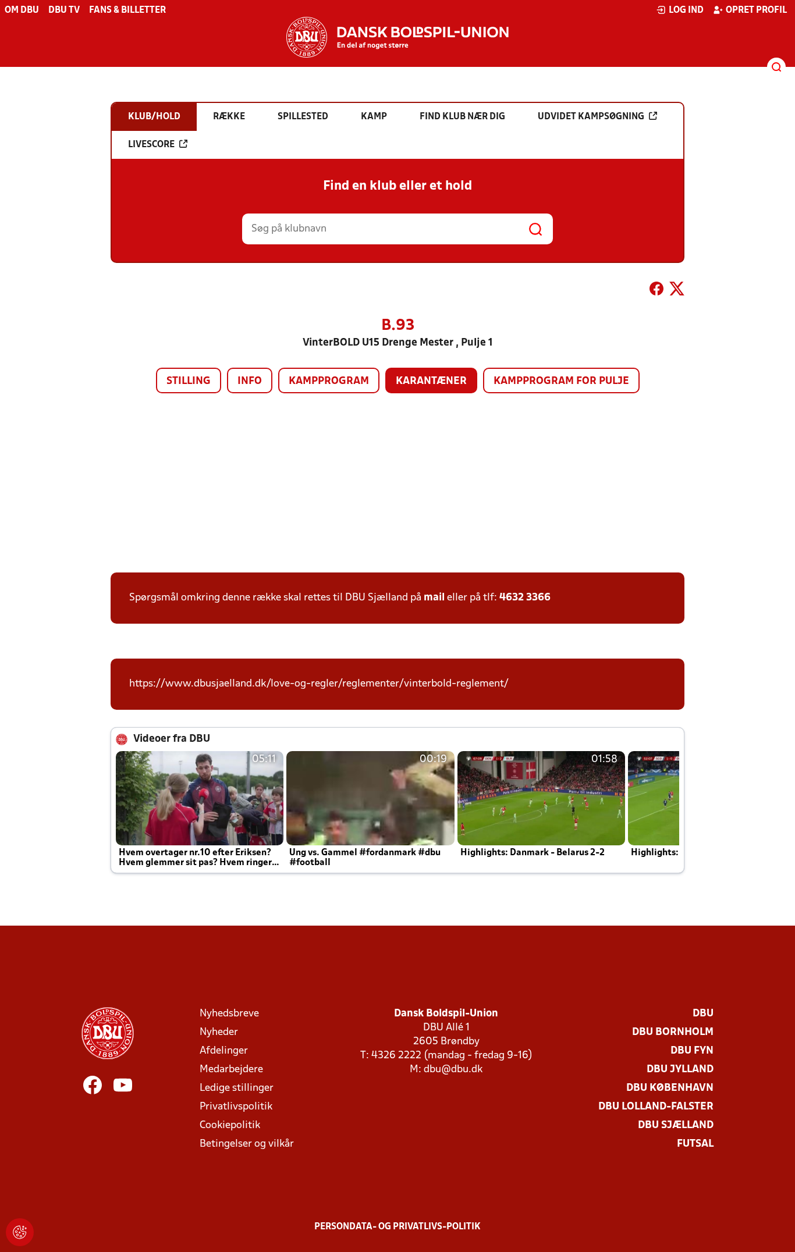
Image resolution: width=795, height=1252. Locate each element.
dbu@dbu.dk (453, 1070)
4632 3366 (525, 598)
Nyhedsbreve (229, 1014)
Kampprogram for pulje (561, 381)
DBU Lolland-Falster (656, 1107)
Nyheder (219, 1032)
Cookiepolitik (230, 1125)
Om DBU (22, 10)
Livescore (151, 145)
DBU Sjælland (676, 1125)
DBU (703, 1014)
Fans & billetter (127, 10)
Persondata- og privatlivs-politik (397, 1227)
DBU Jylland (680, 1070)
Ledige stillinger (237, 1088)
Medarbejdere (231, 1070)
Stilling (188, 381)
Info (249, 381)
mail (434, 598)
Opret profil (756, 10)
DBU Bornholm (673, 1032)
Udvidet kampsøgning (591, 117)
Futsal (695, 1144)
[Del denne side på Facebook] (656, 291)
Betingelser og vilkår (247, 1144)
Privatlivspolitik (236, 1107)
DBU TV (64, 10)
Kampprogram (329, 381)
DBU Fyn (692, 1051)
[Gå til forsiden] (397, 37)
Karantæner (431, 381)
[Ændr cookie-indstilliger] (20, 1232)
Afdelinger (224, 1051)
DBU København (670, 1088)
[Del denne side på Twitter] (676, 291)
